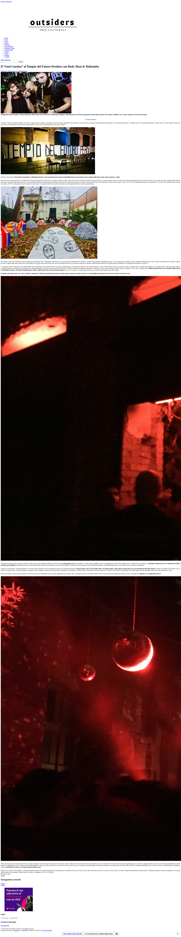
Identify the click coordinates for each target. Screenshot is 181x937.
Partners (7, 55)
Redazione (24, 71)
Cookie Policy (13, 918)
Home (6, 38)
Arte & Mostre (9, 46)
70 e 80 (37, 263)
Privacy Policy (5, 918)
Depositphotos (5, 925)
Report (3, 875)
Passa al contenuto (6, 1)
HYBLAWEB (47, 930)
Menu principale (5, 60)
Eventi (6, 43)
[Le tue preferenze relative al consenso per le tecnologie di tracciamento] (177, 933)
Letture (7, 51)
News (6, 40)
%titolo (3, 883)
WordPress (16, 930)
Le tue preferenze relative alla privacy (99, 934)
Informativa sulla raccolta (72, 934)
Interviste (7, 45)
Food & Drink (9, 50)
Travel (6, 53)
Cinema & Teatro (10, 48)
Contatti (7, 57)
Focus (6, 41)
